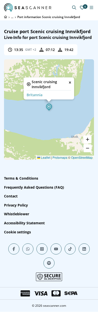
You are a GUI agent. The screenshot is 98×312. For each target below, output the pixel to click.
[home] (5, 16)
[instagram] (41, 248)
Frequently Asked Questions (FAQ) (34, 187)
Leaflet (45, 157)
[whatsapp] (27, 248)
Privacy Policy (16, 205)
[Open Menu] (91, 8)
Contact (11, 196)
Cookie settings (17, 232)
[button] (49, 106)
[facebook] (13, 248)
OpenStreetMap (82, 157)
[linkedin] (84, 248)
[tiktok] (70, 248)
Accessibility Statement (24, 223)
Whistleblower (16, 214)
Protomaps (60, 157)
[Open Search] (74, 8)
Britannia (34, 94)
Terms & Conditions (21, 178)
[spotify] (49, 263)
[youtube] (56, 248)
